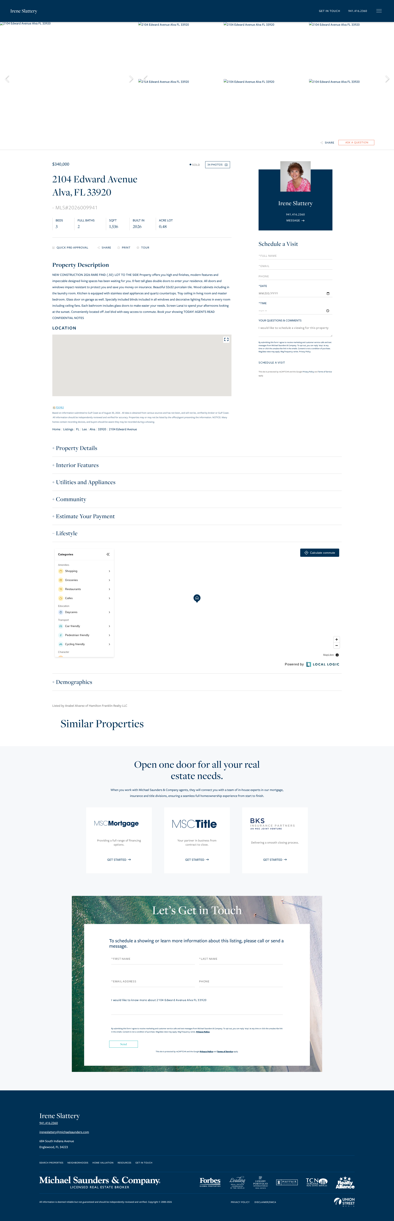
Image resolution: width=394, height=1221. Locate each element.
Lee (84, 429)
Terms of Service (325, 372)
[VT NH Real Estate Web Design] (344, 1202)
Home (56, 429)
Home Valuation (103, 1163)
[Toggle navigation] (379, 10)
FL (77, 429)
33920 (102, 429)
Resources (124, 1163)
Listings (68, 429)
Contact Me (295, 220)
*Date (263, 286)
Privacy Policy (304, 351)
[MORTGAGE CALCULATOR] (71, 248)
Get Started (117, 860)
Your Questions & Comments (280, 320)
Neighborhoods (78, 1163)
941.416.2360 (357, 11)
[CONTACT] (356, 142)
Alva (92, 429)
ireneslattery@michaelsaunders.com (64, 1132)
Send (123, 1044)
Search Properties (51, 1163)
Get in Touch (329, 11)
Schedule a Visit (278, 244)
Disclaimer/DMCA (265, 1202)
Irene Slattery (23, 11)
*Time (263, 303)
